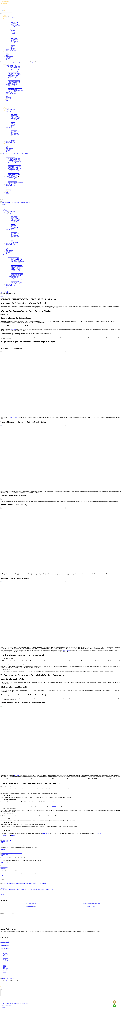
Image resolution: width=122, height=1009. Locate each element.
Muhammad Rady (4, 294)
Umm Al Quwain (6, 969)
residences (61, 660)
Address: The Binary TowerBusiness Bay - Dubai (6, 941)
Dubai (4, 965)
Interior (2, 296)
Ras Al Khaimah (6, 970)
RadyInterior (16, 775)
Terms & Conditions (14, 982)
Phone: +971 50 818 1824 (6, 948)
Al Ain (4, 972)
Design (4, 868)
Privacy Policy (6, 982)
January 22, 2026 (4, 888)
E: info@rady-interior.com (6, 1005)
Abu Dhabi (5, 968)
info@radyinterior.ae (5, 1)
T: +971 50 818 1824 (5, 1007)
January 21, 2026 (4, 894)
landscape (54, 806)
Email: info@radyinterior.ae (6, 945)
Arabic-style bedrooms (14, 417)
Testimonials (5, 958)
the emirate (99, 833)
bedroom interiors (66, 650)
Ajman (4, 967)
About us (5, 953)
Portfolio (5, 955)
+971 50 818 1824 (4, 3)
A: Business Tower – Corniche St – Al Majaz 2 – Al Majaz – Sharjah (14, 1003)
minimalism (13, 329)
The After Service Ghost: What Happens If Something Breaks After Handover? (14, 857)
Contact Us (5, 960)
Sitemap (20, 982)
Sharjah (4, 966)
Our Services (5, 954)
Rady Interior (6, 980)
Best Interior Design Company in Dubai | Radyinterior (10, 870)
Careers (4, 959)
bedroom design (45, 833)
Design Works (6, 956)
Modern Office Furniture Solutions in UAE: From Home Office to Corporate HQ (13, 885)
